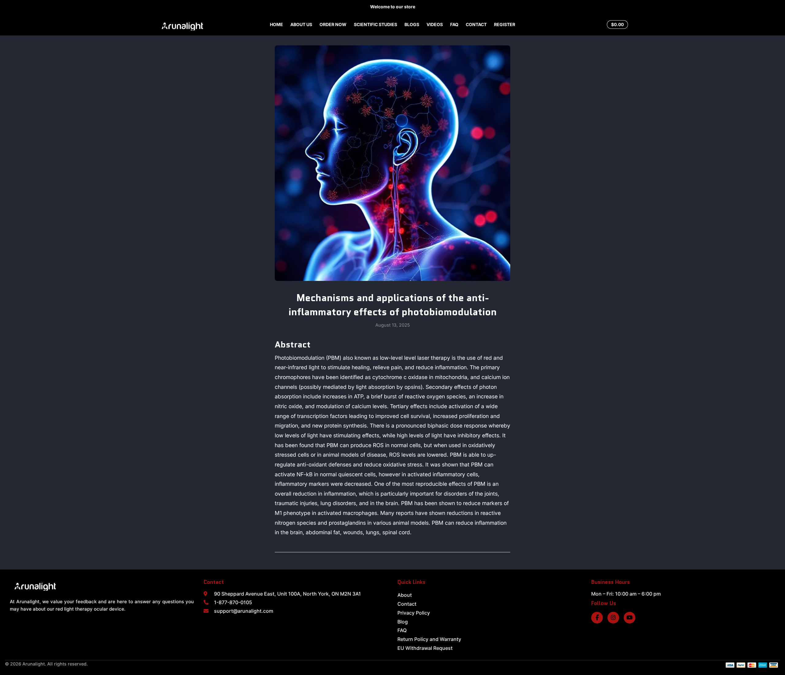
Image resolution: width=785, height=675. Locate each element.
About (404, 595)
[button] (597, 24)
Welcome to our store (392, 6)
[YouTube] (629, 617)
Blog (402, 622)
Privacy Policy (413, 613)
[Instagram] (613, 617)
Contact (406, 604)
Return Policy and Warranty (429, 639)
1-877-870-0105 (233, 602)
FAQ (402, 630)
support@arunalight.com (243, 611)
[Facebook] (597, 617)
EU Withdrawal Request (425, 648)
